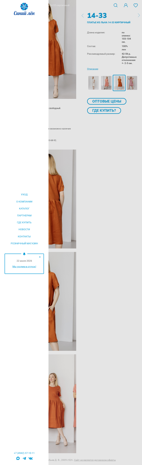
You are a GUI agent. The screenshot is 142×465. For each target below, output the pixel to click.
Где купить (24, 222)
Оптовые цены (106, 101)
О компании (24, 201)
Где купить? (104, 110)
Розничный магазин (24, 243)
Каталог (24, 208)
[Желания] (136, 5)
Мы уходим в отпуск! (24, 266)
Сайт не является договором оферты (95, 460)
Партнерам (24, 215)
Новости (24, 229)
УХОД (24, 194)
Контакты (24, 236)
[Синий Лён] (24, 9)
